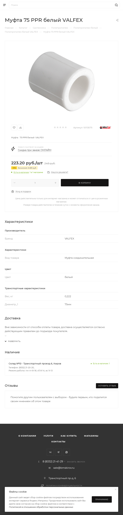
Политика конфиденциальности (64, 486)
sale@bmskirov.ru (63, 467)
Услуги (48, 435)
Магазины (91, 435)
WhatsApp (66, 452)
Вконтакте (50, 452)
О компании (27, 435)
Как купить (69, 435)
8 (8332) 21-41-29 (53, 461)
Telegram (58, 452)
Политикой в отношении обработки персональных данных (41, 507)
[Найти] (116, 5)
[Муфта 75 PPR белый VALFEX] (61, 81)
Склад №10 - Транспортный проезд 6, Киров (35, 363)
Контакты (58, 441)
